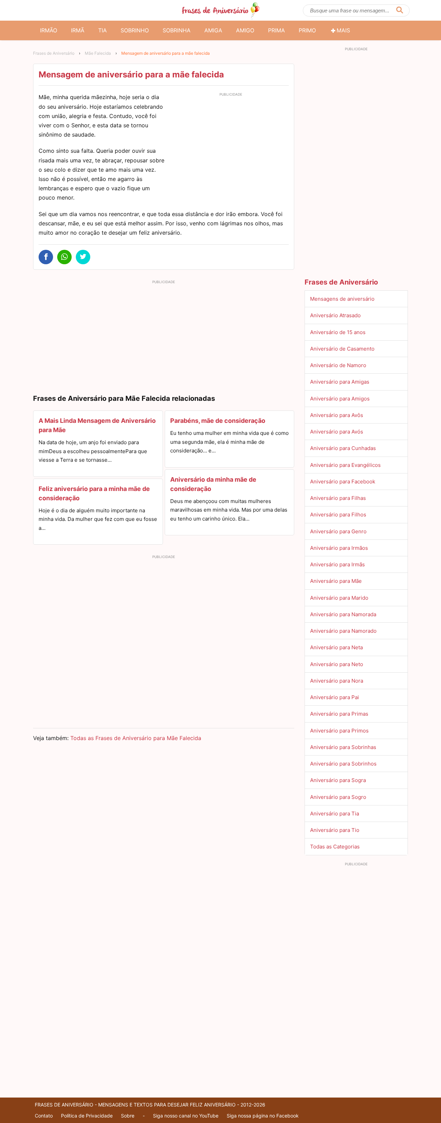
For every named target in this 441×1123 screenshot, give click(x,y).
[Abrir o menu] (41, 10)
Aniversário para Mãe (336, 581)
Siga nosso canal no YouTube (185, 1116)
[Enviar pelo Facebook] (46, 257)
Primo (307, 30)
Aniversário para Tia (334, 813)
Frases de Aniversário (53, 53)
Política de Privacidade (87, 1116)
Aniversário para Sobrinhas (343, 747)
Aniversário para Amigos (340, 398)
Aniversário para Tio (334, 830)
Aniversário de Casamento (342, 348)
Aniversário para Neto (336, 664)
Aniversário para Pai (334, 697)
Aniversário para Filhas (338, 498)
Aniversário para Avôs (336, 415)
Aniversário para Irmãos (339, 548)
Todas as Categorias (335, 846)
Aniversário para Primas (339, 713)
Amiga (213, 30)
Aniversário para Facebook (342, 481)
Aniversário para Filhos (338, 514)
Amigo (245, 30)
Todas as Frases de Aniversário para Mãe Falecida (135, 738)
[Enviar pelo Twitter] (83, 257)
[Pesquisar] (400, 10)
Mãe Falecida (98, 53)
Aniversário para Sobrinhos (343, 763)
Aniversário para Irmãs (337, 564)
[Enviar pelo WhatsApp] (64, 257)
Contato (44, 1116)
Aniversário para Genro (338, 531)
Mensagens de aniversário (342, 299)
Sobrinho (135, 30)
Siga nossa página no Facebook (263, 1116)
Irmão (48, 30)
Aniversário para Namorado (343, 631)
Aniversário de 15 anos (338, 332)
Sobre (127, 1116)
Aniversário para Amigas (339, 381)
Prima (276, 30)
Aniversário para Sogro (338, 797)
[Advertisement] (231, 147)
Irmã (77, 30)
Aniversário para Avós (336, 431)
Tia (102, 30)
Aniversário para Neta (336, 647)
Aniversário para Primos (339, 730)
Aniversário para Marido (339, 598)
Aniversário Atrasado (335, 315)
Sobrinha (177, 30)
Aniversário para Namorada (343, 614)
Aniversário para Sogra (338, 780)
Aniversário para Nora (336, 680)
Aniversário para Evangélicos (345, 465)
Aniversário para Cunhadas (343, 448)
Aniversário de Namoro (338, 365)
